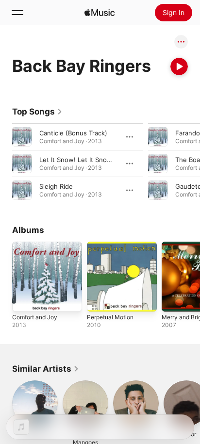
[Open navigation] (17, 12)
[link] (37, 111)
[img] (99, 12)
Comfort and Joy (34, 317)
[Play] (179, 66)
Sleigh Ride (56, 186)
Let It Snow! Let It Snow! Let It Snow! (95, 160)
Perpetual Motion (110, 317)
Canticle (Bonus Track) (73, 133)
